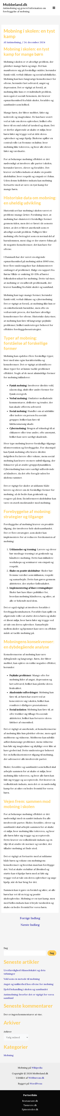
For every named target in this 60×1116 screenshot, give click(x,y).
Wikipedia (37, 1067)
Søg (6, 948)
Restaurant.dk (30, 1100)
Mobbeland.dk (15, 4)
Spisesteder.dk (30, 1109)
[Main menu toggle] (54, 8)
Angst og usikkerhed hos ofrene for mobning (28, 984)
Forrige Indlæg (30, 918)
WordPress (36, 1083)
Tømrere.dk (30, 1105)
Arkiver (8, 1031)
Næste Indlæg (30, 924)
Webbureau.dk (36, 1077)
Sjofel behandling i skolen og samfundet (26, 989)
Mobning (9, 1055)
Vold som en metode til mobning (22, 978)
